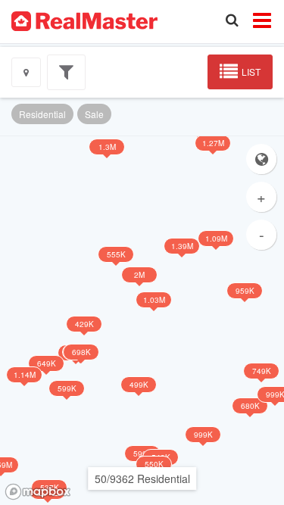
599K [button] (67, 388)
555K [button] (116, 254)
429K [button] (84, 324)
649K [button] (46, 363)
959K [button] (245, 290)
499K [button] (139, 384)
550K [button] (154, 464)
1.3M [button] (107, 147)
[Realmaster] (84, 19)
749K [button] (261, 371)
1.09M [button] (216, 238)
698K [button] (81, 352)
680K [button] (250, 406)
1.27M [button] (213, 143)
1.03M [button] (154, 300)
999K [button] (203, 434)
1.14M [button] (25, 374)
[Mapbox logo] (38, 491)
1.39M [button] (182, 246)
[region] (142, 320)
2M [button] (139, 275)
